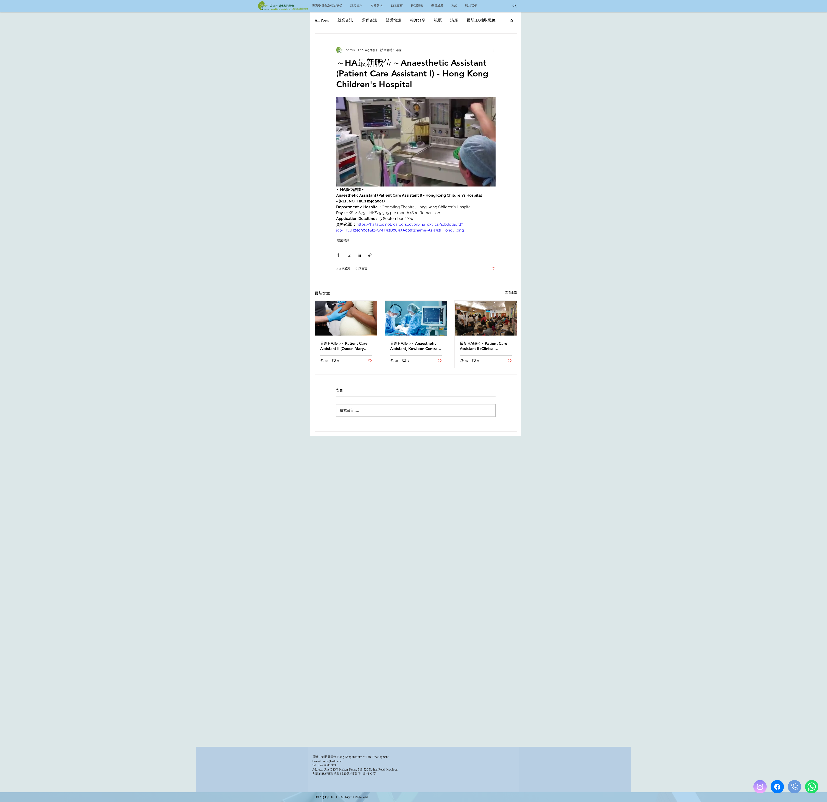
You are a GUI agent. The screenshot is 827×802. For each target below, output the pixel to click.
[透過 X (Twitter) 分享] (349, 255)
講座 (454, 20)
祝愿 (438, 20)
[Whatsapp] (811, 786)
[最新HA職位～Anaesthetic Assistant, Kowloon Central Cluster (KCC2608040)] (416, 318)
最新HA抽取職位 (481, 20)
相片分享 (417, 20)
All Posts (322, 20)
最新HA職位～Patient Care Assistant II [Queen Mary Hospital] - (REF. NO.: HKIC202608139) (343, 346)
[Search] (514, 5)
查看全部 (511, 292)
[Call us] (794, 786)
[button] (356, 5)
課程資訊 (369, 20)
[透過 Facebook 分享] (338, 255)
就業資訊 (345, 20)
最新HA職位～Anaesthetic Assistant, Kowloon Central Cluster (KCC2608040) (414, 346)
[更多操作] (493, 50)
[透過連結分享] (370, 255)
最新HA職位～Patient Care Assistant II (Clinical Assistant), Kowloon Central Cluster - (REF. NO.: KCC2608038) (484, 346)
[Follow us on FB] (777, 786)
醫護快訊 (393, 20)
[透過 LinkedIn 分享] (359, 255)
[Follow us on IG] (760, 786)
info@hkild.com (332, 761)
